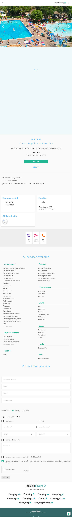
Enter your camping (41, 512)
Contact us (32, 512)
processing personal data (20, 457)
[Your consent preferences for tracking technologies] (68, 514)
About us (34, 511)
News (27, 512)
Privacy (38, 511)
